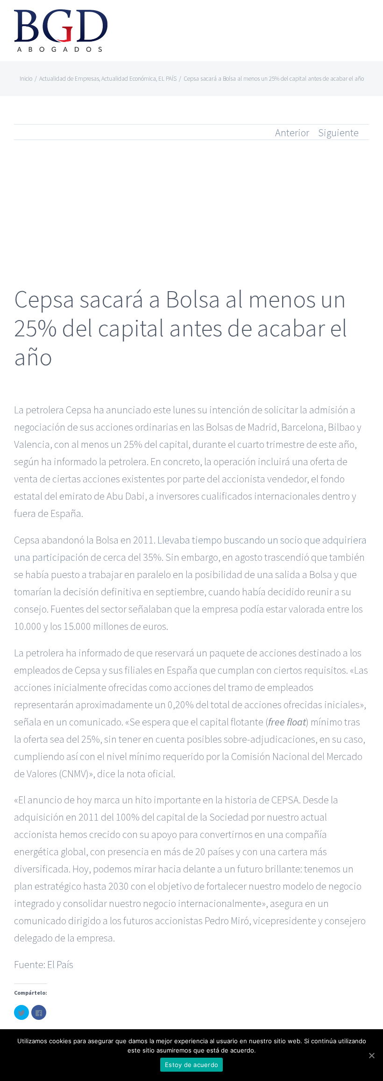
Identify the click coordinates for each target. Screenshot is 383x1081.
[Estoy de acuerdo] (371, 1055)
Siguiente (338, 132)
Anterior (292, 132)
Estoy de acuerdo (191, 1064)
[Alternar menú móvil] (365, 21)
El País (60, 964)
